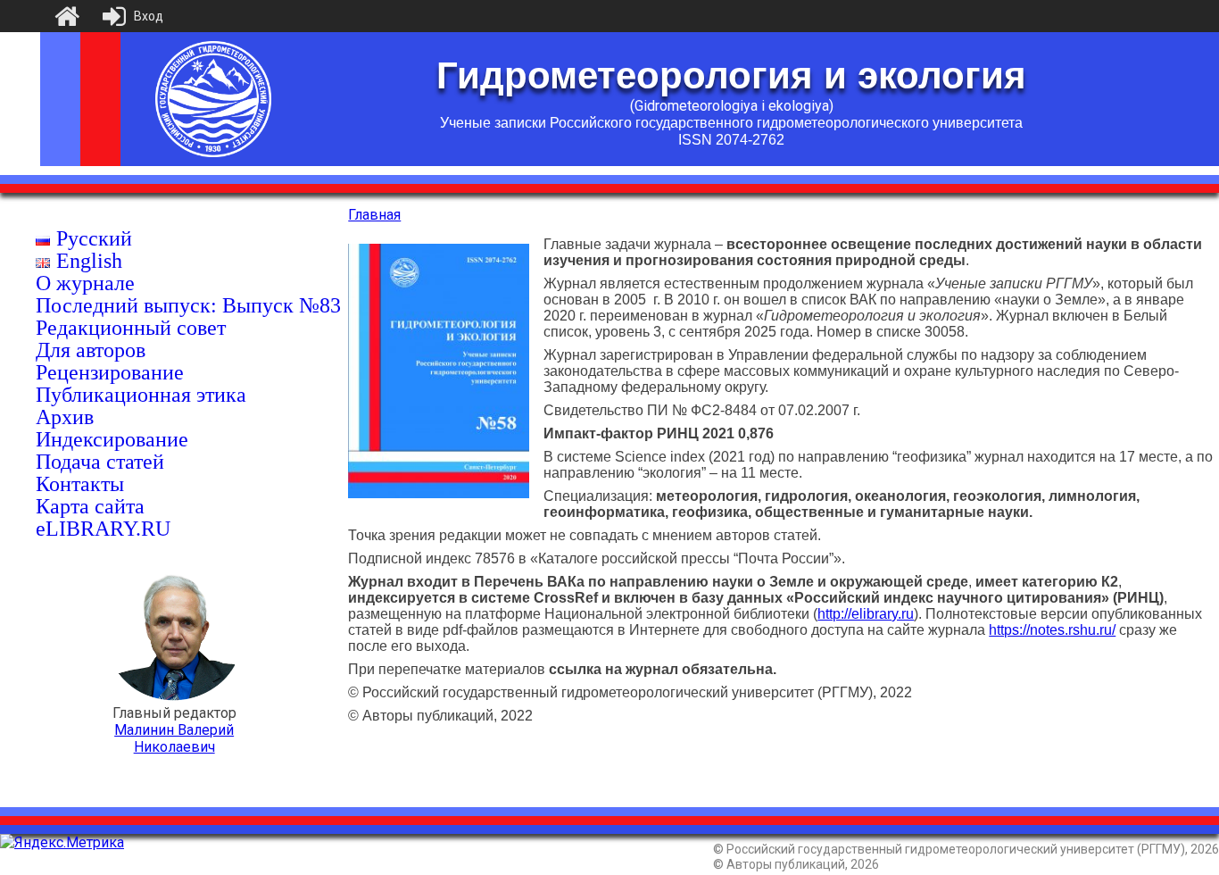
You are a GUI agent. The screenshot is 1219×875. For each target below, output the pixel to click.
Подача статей (100, 461)
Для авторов (90, 350)
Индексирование (112, 439)
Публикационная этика (141, 394)
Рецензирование (110, 372)
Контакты (80, 484)
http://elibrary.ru (865, 613)
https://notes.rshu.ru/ (1052, 630)
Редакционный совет (131, 327)
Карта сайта (90, 506)
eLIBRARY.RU (103, 528)
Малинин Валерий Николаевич (174, 738)
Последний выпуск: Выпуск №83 (188, 305)
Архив (65, 417)
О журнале (85, 283)
